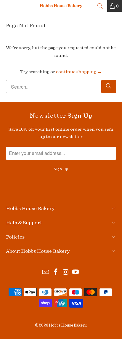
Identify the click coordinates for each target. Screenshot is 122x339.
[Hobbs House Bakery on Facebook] (55, 272)
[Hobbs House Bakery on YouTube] (75, 272)
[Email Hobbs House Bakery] (45, 272)
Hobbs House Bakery (67, 325)
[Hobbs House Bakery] (61, 6)
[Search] (100, 6)
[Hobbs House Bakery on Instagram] (65, 272)
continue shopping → (79, 71)
